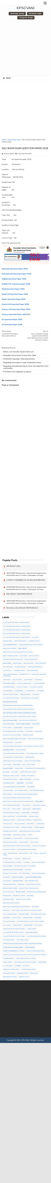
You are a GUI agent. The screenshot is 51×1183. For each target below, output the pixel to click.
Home (4, 140)
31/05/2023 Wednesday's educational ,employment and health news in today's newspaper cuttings (26, 588)
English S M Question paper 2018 (16, 284)
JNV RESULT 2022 (13, 566)
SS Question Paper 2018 (12, 319)
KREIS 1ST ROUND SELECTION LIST (18, 352)
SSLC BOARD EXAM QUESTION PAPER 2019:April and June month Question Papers (37, 337)
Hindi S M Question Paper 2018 (15, 294)
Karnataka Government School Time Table (19, 355)
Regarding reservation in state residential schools (22, 363)
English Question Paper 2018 (14, 279)
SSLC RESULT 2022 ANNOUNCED (19, 594)
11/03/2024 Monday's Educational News (10, 335)
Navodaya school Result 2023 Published (22, 608)
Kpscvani (25, 8)
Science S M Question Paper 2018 (16, 309)
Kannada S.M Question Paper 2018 (16, 274)
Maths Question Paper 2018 (14, 299)
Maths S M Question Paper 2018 (15, 304)
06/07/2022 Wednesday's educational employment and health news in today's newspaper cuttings (26, 574)
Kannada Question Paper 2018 (15, 269)
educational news (14, 140)
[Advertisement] (25, 49)
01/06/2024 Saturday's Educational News (19, 359)
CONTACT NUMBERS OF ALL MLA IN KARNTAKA (25, 580)
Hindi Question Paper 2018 (13, 289)
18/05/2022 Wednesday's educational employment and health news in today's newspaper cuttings (26, 602)
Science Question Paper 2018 (14, 314)
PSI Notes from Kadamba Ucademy (17, 372)
